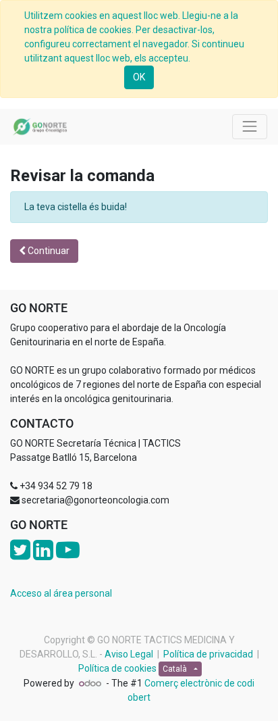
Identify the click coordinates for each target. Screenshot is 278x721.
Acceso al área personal (61, 593)
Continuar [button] (48, 250)
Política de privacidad (208, 654)
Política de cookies (117, 668)
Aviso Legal (129, 654)
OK (139, 77)
